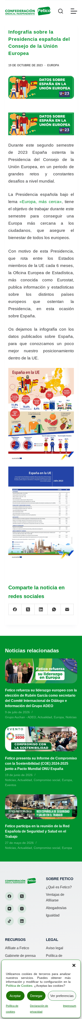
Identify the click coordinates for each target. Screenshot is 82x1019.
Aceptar (15, 996)
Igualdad (52, 915)
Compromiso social (47, 780)
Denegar (36, 996)
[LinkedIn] (41, 609)
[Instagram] (21, 908)
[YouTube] (9, 908)
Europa (53, 65)
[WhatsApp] (54, 609)
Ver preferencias (62, 996)
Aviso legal (54, 948)
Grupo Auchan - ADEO (20, 717)
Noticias (71, 717)
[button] (74, 965)
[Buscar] (60, 11)
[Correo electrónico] (67, 609)
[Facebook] (15, 609)
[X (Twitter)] (28, 609)
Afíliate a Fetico (17, 948)
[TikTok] (9, 921)
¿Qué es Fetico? (59, 887)
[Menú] (74, 11)
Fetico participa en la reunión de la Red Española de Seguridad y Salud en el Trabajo (37, 831)
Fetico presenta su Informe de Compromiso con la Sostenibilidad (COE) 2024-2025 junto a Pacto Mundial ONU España (41, 763)
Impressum (69, 1005)
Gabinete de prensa (20, 955)
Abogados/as (56, 908)
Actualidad (45, 717)
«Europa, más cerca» (40, 201)
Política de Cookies (19, 985)
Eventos (10, 785)
